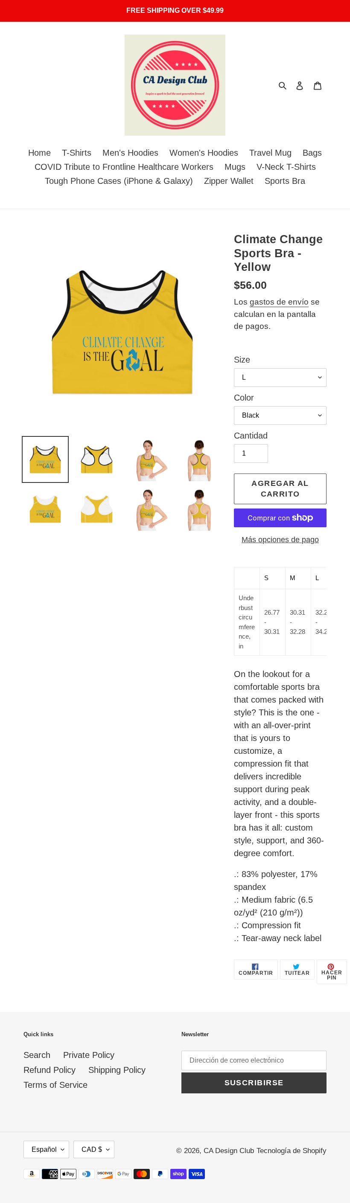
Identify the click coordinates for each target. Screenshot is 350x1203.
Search (36, 1055)
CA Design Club (229, 1151)
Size (242, 359)
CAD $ (92, 1149)
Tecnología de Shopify (292, 1151)
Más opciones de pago (280, 539)
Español (44, 1149)
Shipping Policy (117, 1070)
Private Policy (88, 1055)
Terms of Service (55, 1085)
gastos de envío (279, 301)
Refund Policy (49, 1070)
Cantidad (251, 435)
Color (244, 397)
